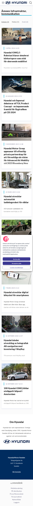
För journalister (16, 497)
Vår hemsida (16, 472)
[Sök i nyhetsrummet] (30, 2)
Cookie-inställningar (16, 267)
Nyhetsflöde (16, 500)
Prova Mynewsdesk (16, 494)
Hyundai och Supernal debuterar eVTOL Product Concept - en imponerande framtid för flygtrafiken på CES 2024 (16, 106)
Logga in (16, 502)
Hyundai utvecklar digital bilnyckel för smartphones (16, 294)
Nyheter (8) (5, 22)
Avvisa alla (16, 259)
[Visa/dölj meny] (3, 2)
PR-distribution (16, 491)
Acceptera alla (16, 263)
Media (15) (15, 22)
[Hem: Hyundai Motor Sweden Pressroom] (16, 2)
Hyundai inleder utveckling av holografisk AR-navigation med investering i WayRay (16, 344)
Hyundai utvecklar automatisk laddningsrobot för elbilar (16, 199)
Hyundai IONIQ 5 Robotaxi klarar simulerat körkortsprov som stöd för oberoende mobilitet (16, 57)
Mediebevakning (16, 488)
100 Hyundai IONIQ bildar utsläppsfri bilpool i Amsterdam (16, 391)
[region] (16, 253)
